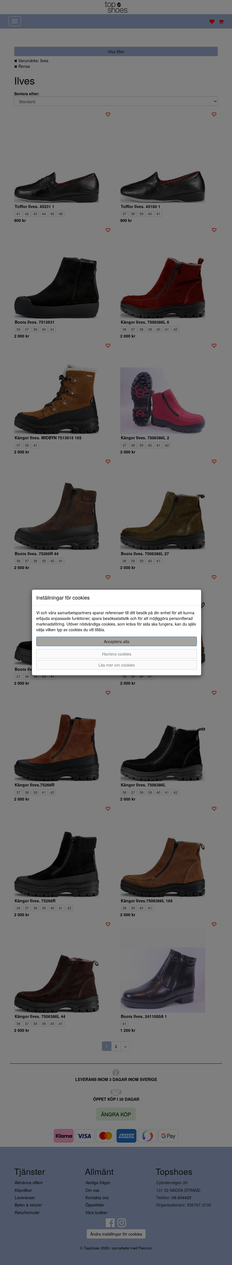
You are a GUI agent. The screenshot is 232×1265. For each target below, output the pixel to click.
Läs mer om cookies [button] (116, 665)
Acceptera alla (116, 641)
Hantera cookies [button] (116, 654)
